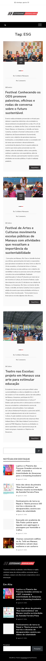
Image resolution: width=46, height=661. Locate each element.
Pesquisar (6, 645)
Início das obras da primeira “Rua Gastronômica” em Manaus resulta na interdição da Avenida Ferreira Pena (29, 488)
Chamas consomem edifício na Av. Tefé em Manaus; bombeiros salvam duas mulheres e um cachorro (28, 543)
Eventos (9, 87)
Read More (35, 167)
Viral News (24, 657)
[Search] (38, 450)
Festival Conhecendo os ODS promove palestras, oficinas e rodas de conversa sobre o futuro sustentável (23, 102)
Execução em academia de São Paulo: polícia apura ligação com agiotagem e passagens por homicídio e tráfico (28, 525)
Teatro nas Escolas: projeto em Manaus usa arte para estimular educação (22, 377)
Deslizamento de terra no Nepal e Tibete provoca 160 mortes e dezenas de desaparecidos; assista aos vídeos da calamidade (29, 506)
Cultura (9, 223)
